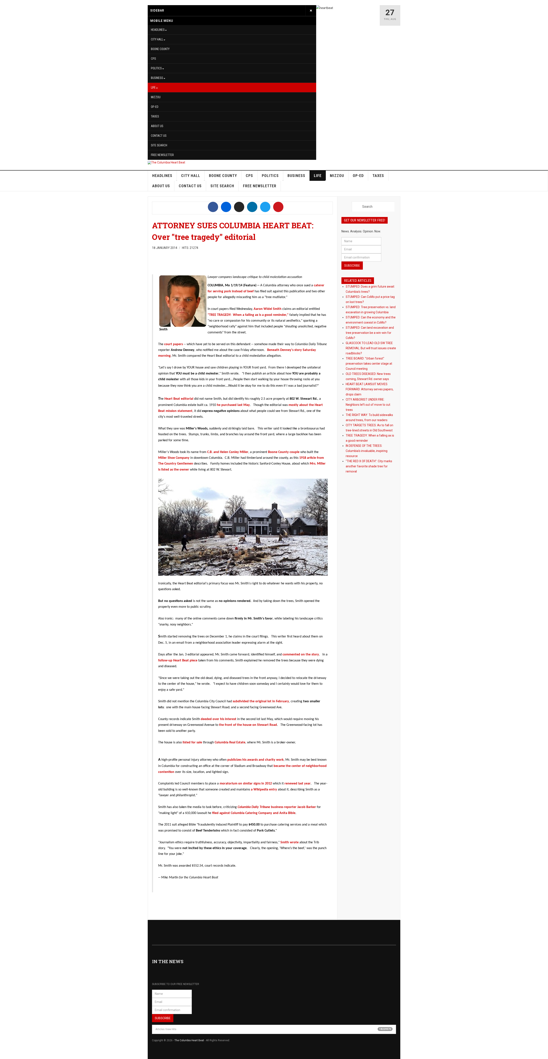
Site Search (159, 145)
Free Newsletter (162, 155)
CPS (153, 58)
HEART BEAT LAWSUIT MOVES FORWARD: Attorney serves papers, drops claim (369, 389)
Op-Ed (154, 106)
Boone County (160, 49)
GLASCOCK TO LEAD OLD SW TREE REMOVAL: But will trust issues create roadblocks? (371, 348)
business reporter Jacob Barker (277, 807)
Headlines (158, 29)
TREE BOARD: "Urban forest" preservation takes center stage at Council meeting (369, 363)
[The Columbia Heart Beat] (166, 162)
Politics (156, 68)
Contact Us (159, 135)
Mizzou (156, 97)
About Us (157, 126)
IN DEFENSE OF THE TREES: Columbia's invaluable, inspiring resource (366, 451)
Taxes (155, 116)
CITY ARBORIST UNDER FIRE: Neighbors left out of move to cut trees (368, 404)
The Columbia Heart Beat (189, 1040)
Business (157, 78)
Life (153, 87)
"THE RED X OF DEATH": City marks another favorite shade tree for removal (369, 466)
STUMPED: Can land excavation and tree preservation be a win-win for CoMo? (370, 333)
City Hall (157, 39)
